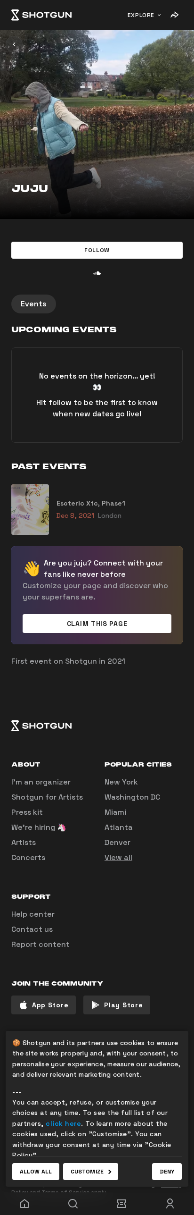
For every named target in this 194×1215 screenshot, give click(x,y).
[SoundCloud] (97, 272)
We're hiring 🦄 (38, 827)
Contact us (32, 929)
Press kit (27, 812)
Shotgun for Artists (47, 797)
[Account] (170, 1203)
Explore (141, 15)
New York (121, 782)
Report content (40, 944)
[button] (97, 250)
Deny (167, 1171)
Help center (33, 914)
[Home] (41, 15)
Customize (87, 1171)
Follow (97, 250)
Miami (115, 812)
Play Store (123, 1005)
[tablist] (97, 304)
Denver (117, 842)
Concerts (28, 857)
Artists (23, 842)
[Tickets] (121, 1203)
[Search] (72, 1203)
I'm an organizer (41, 782)
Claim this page (97, 623)
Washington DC (132, 797)
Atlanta (119, 827)
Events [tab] (34, 304)
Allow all (36, 1171)
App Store (50, 1005)
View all (118, 857)
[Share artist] (174, 15)
